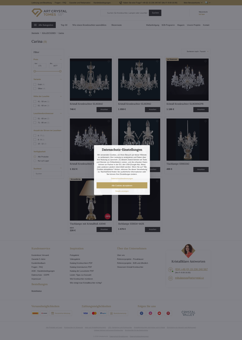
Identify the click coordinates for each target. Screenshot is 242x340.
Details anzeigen (122, 191)
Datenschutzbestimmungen (122, 178)
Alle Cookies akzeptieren (122, 185)
